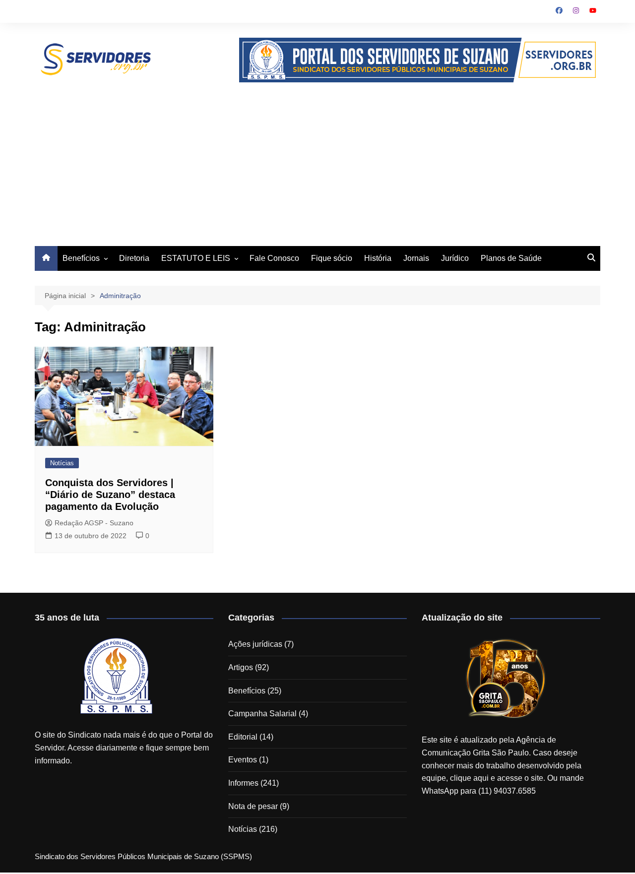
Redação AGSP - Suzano (94, 523)
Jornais (416, 258)
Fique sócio (331, 258)
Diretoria (134, 258)
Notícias (62, 463)
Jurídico (455, 258)
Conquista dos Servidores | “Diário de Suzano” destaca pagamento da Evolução (110, 494)
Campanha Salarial (262, 713)
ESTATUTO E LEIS (195, 258)
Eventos (242, 759)
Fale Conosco (274, 258)
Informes (243, 783)
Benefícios (81, 258)
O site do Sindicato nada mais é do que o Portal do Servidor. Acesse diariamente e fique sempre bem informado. (124, 747)
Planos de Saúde (511, 258)
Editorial (242, 737)
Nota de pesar (253, 806)
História (377, 258)
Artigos (240, 667)
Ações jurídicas (255, 644)
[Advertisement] (317, 156)
